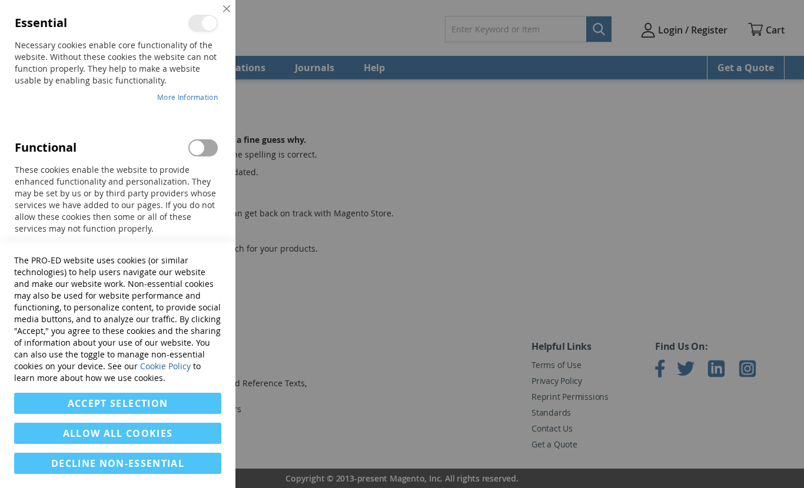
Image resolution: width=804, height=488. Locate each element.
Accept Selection (118, 403)
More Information (187, 97)
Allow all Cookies (118, 433)
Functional (203, 147)
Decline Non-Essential (117, 463)
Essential (203, 23)
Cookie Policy (165, 366)
